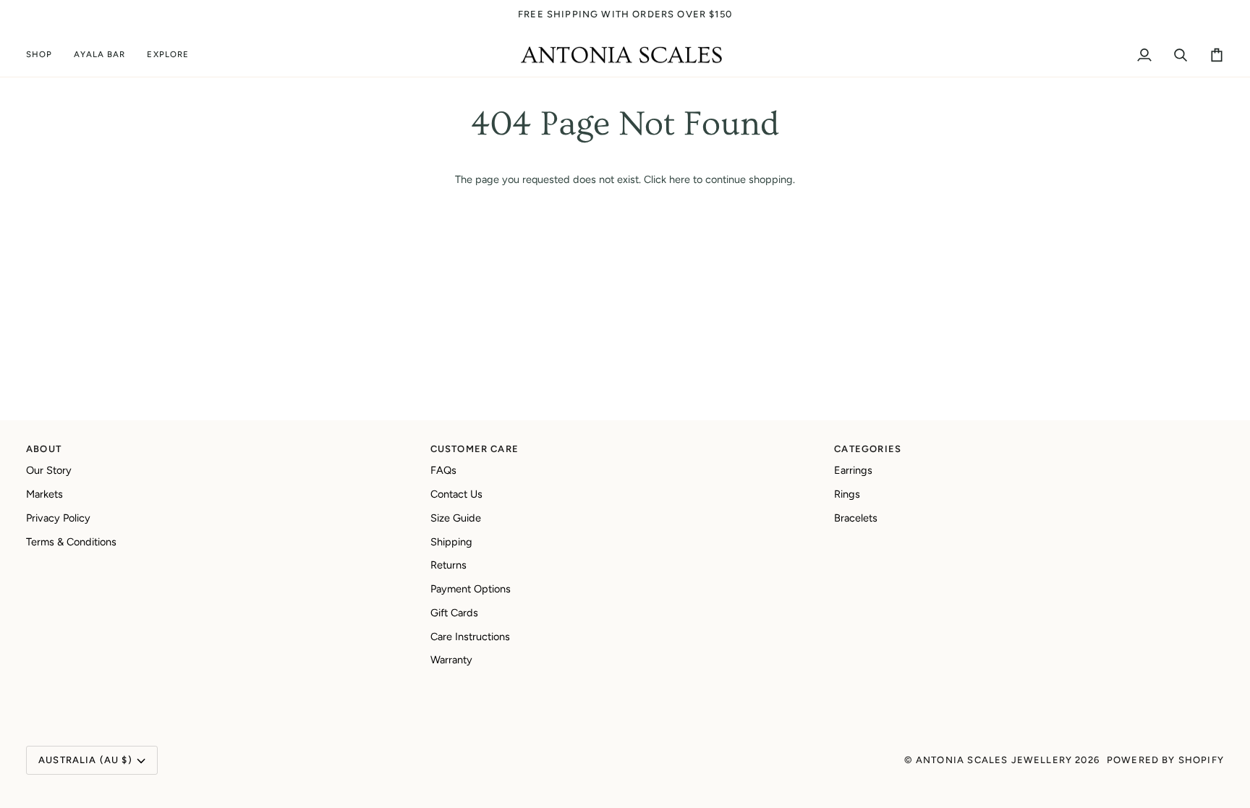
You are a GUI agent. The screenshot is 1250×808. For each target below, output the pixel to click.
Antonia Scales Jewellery (994, 759)
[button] (44, 55)
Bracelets (855, 517)
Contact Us (456, 494)
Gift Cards (454, 612)
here (679, 179)
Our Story (49, 470)
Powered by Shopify (1165, 759)
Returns (448, 564)
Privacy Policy (58, 517)
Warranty (451, 659)
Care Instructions (470, 636)
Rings (847, 494)
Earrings (853, 470)
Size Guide (455, 517)
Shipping (451, 541)
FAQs (443, 470)
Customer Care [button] (474, 448)
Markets (44, 494)
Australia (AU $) (85, 759)
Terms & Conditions (71, 541)
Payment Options (470, 588)
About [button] (43, 448)
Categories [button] (867, 448)
